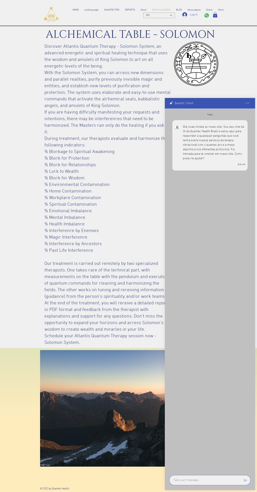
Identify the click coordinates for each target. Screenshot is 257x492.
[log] (210, 290)
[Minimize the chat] (247, 103)
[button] (215, 14)
